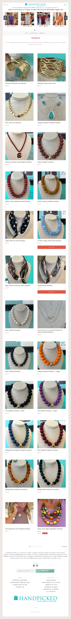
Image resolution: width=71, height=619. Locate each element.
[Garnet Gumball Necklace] (51, 146)
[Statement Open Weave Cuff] (51, 67)
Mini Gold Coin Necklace (13, 122)
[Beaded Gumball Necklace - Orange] (51, 355)
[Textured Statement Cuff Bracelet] (19, 67)
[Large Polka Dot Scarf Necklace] (19, 225)
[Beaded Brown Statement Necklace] (19, 474)
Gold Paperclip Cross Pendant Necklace (17, 529)
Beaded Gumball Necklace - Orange (48, 371)
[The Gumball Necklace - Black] (19, 395)
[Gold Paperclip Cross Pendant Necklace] (19, 513)
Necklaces (42, 33)
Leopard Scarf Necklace (44, 285)
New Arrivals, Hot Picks (51, 582)
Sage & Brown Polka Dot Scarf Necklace (17, 285)
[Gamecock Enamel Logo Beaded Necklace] (19, 146)
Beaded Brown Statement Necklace (16, 489)
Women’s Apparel (51, 587)
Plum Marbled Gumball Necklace (47, 450)
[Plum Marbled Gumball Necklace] (51, 434)
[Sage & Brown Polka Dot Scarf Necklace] (19, 270)
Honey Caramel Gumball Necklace (48, 201)
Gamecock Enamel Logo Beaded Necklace (18, 162)
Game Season (51, 580)
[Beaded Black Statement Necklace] (51, 474)
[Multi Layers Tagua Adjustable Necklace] (51, 513)
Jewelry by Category (51, 589)
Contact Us (20, 587)
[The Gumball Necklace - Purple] (51, 395)
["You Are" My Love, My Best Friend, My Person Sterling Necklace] (51, 314)
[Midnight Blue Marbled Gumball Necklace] (19, 434)
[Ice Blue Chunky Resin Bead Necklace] (51, 225)
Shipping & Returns (20, 580)
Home (26, 33)
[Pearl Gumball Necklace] (19, 314)
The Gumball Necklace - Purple (47, 411)
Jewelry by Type (34, 33)
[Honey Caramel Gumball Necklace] (51, 185)
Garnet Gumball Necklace (45, 162)
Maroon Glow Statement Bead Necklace (17, 201)
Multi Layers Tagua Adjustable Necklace (50, 529)
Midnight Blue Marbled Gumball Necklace (18, 450)
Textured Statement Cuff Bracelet (15, 83)
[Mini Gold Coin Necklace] (19, 107)
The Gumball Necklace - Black (14, 411)
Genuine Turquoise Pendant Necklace (49, 122)
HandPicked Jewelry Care (20, 582)
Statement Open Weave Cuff (46, 83)
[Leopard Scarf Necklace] (51, 270)
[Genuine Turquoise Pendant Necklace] (51, 107)
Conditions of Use (20, 584)
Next (64, 546)
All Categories (51, 591)
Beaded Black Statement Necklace (48, 489)
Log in (35, 607)
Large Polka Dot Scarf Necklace (15, 241)
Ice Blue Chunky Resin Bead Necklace (49, 241)
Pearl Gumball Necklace (12, 330)
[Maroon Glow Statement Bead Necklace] (19, 185)
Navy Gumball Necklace (12, 371)
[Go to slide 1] (5, 18)
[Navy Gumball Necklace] (19, 355)
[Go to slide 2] (66, 18)
